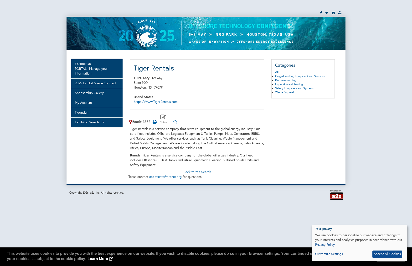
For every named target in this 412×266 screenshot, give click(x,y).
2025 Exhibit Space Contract (95, 83)
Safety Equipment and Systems (294, 88)
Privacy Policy (325, 245)
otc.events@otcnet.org (165, 177)
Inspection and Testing (289, 84)
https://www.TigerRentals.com (156, 102)
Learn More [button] (98, 259)
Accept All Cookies (387, 254)
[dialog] (359, 243)
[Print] (154, 122)
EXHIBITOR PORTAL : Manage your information (91, 68)
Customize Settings (329, 254)
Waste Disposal (284, 92)
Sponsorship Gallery (89, 93)
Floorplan (81, 112)
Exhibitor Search (88, 122)
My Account (83, 103)
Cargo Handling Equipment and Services (299, 76)
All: (277, 72)
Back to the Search (197, 172)
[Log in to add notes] (163, 119)
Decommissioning (285, 80)
